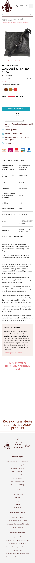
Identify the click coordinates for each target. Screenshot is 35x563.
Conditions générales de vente (17, 521)
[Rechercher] (31, 15)
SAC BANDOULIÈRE (7, 21)
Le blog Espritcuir (17, 494)
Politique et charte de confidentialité (17, 524)
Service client (18, 442)
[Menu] (31, 6)
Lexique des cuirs (17, 475)
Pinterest (17, 504)
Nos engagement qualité (17, 465)
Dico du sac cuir (17, 478)
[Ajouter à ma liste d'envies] (17, 115)
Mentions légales (17, 517)
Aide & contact (27, 445)
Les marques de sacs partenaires (17, 461)
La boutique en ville (17, 481)
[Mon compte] (17, 6)
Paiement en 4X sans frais (17, 543)
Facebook (17, 498)
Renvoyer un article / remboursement (17, 557)
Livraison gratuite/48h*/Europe (17, 537)
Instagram (17, 508)
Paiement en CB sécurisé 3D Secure (17, 540)
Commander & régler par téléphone (17, 547)
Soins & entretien (17, 471)
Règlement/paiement (17, 468)
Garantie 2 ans (17, 550)
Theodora (11, 79)
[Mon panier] (26, 6)
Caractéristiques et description (11, 82)
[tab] (8, 60)
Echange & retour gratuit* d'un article (17, 553)
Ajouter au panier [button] (16, 109)
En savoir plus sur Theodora (13, 353)
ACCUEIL (4, 19)
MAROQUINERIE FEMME (15, 19)
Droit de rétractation (17, 527)
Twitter (17, 501)
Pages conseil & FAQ (17, 485)
